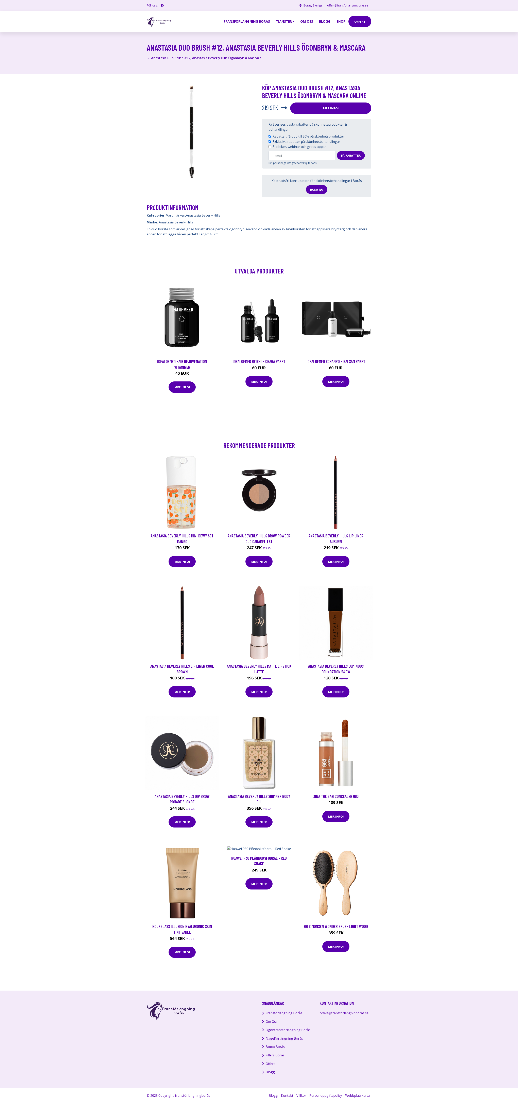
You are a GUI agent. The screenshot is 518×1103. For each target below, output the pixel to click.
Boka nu (316, 189)
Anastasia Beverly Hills (203, 215)
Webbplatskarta (357, 1095)
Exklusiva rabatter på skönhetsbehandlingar (306, 141)
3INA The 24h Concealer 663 (336, 796)
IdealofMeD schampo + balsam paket (336, 361)
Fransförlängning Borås (247, 21)
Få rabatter (351, 155)
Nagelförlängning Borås (284, 1038)
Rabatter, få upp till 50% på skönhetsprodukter (308, 136)
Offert (270, 1063)
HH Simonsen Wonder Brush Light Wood (336, 926)
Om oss (306, 21)
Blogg (324, 21)
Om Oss (271, 1021)
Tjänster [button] (284, 21)
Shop (340, 21)
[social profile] (162, 5)
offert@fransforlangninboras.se (347, 5)
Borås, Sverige (312, 5)
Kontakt (287, 1095)
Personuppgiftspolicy (325, 1095)
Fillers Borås (275, 1055)
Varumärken (175, 215)
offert (359, 21)
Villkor (301, 1095)
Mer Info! (331, 108)
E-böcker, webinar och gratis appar (299, 146)
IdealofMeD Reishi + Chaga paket (259, 361)
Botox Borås (275, 1046)
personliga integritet (285, 163)
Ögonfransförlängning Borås (288, 1030)
